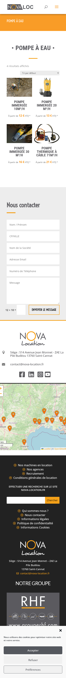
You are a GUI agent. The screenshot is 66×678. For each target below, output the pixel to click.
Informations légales (35, 519)
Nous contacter (35, 515)
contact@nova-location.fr (34, 573)
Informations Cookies (35, 527)
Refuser (33, 660)
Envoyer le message (44, 309)
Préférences (33, 669)
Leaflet (47, 448)
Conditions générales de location (35, 478)
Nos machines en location (35, 465)
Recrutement (35, 473)
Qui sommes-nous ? (35, 511)
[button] (60, 630)
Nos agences (35, 469)
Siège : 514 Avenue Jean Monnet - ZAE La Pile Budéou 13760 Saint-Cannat (37, 354)
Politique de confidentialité (35, 523)
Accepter (33, 650)
